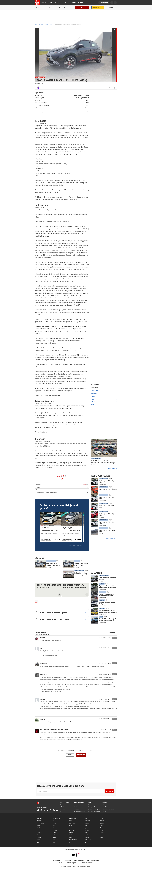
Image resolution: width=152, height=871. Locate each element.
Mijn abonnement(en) (94, 811)
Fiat (54, 825)
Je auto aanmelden (79, 811)
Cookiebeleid (56, 860)
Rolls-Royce (88, 839)
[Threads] (51, 810)
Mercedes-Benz (73, 839)
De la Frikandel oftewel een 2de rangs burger (54, 730)
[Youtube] (57, 810)
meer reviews (110, 538)
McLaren (71, 837)
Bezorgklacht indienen (94, 807)
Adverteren (63, 807)
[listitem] (50, 527)
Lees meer (111, 468)
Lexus (70, 825)
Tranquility (43, 674)
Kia (54, 842)
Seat (101, 818)
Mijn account (106, 805)
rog (41, 648)
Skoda (102, 820)
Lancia (70, 820)
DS (53, 820)
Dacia (38, 842)
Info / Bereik (106, 807)
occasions (94, 393)
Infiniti (55, 835)
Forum (80, 2)
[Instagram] (42, 810)
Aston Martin (40, 823)
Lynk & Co (71, 830)
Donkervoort (56, 818)
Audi (38, 825)
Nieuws (43, 2)
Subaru (102, 825)
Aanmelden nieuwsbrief (80, 805)
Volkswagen (103, 835)
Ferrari (54, 823)
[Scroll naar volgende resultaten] (44, 545)
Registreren (81, 755)
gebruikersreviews (96, 402)
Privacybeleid (67, 860)
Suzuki (102, 828)
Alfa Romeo (40, 818)
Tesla (101, 830)
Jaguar (54, 837)
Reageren (112, 632)
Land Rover (72, 823)
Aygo (51, 24)
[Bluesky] (48, 810)
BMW (38, 830)
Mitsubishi (87, 820)
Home (36, 24)
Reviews (41, 24)
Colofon (76, 809)
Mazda (70, 835)
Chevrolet (39, 835)
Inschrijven (109, 791)
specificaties (94, 390)
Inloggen (70, 755)
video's (93, 396)
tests (92, 399)
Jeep (54, 839)
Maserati (71, 832)
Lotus (70, 828)
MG (70, 842)
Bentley (39, 828)
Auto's (57, 2)
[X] (45, 810)
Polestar (87, 832)
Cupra (38, 839)
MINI (86, 818)
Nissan (86, 825)
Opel (86, 828)
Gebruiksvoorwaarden (108, 809)
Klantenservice (92, 805)
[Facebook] (38, 810)
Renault (87, 837)
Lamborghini (72, 818)
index (92, 404)
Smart (101, 823)
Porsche (87, 835)
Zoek (82, 7)
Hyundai (55, 832)
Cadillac (39, 832)
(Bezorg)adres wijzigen (94, 809)
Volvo (101, 837)
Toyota (46, 24)
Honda (55, 830)
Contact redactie (78, 807)
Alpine (39, 820)
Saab (86, 842)
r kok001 (42, 719)
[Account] (112, 2)
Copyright (62, 809)
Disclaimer (63, 811)
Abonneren (63, 805)
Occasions (65, 2)
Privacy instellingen (78, 860)
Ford (54, 828)
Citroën (39, 837)
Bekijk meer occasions (75, 545)
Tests (51, 2)
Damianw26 (43, 664)
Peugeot (87, 830)
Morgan (87, 823)
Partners (105, 811)
